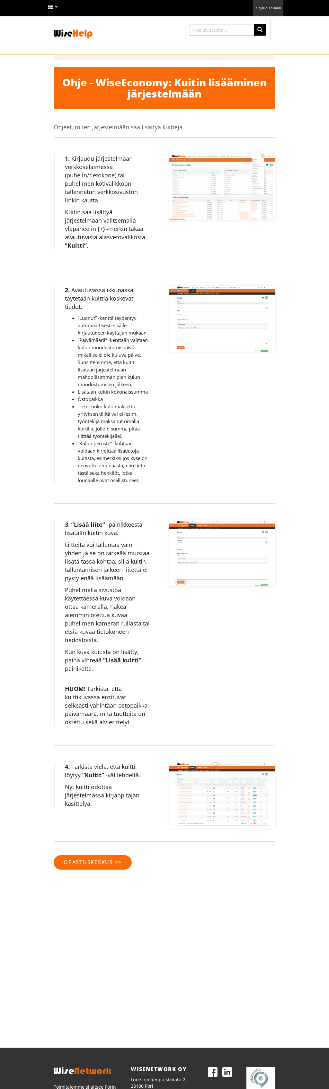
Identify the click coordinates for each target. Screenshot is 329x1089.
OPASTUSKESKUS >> (93, 862)
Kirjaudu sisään (268, 7)
